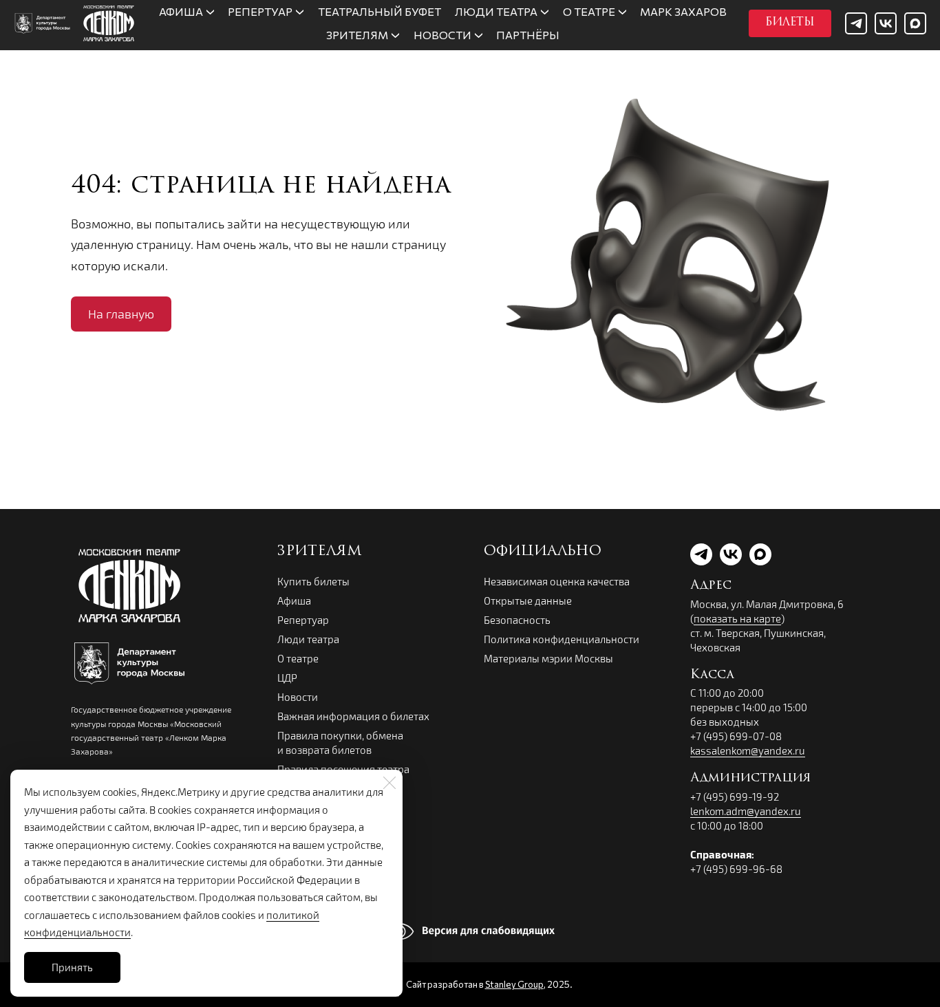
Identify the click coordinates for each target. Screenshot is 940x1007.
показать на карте (737, 618)
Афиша (294, 600)
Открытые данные (528, 600)
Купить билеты (313, 581)
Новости (297, 697)
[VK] (886, 23)
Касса (712, 675)
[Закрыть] (389, 783)
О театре (298, 658)
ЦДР (287, 677)
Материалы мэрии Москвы (548, 658)
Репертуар (303, 620)
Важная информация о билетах (353, 716)
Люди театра (308, 639)
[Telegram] (856, 23)
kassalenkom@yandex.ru (747, 750)
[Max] (915, 23)
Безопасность (517, 620)
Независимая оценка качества (557, 581)
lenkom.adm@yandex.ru (745, 811)
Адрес (710, 586)
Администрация (750, 778)
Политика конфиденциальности (561, 639)
